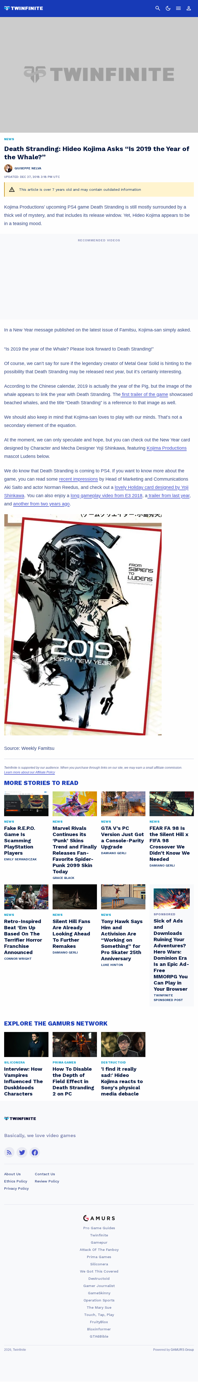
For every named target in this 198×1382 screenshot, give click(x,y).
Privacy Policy (16, 1188)
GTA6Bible (99, 1336)
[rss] (9, 1152)
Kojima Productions (167, 448)
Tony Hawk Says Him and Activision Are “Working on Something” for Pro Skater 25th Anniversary (122, 940)
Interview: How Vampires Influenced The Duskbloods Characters (23, 1081)
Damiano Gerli (113, 853)
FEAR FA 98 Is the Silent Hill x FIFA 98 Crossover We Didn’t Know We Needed (170, 843)
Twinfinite (99, 1235)
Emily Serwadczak (20, 859)
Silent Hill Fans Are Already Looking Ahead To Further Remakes (71, 933)
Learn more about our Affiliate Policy (29, 772)
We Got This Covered (99, 1271)
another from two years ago (41, 503)
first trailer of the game (144, 394)
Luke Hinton (112, 965)
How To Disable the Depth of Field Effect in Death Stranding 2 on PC (73, 1081)
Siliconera (99, 1264)
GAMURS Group (182, 1350)
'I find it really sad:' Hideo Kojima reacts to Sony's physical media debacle (122, 1081)
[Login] (189, 8)
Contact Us (45, 1174)
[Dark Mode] (168, 8)
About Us (12, 1174)
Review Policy (47, 1181)
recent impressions (78, 479)
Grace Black (63, 878)
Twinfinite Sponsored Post (168, 998)
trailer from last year (168, 495)
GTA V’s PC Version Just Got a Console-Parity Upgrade (122, 837)
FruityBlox (99, 1322)
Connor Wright (18, 958)
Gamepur (99, 1242)
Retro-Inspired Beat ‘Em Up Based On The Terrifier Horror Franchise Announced (23, 936)
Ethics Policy (15, 1181)
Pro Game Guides (99, 1228)
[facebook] (34, 1152)
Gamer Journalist (99, 1286)
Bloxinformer (99, 1329)
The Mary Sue (99, 1307)
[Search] (158, 8)
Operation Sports (99, 1300)
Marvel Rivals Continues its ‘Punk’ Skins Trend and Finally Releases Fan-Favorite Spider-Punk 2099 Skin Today (75, 850)
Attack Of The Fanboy (99, 1250)
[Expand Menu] (178, 8)
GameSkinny (99, 1293)
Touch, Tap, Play (99, 1315)
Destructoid (99, 1278)
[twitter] (21, 1152)
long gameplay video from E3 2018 (106, 495)
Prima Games (99, 1257)
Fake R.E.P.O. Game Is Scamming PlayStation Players (19, 840)
